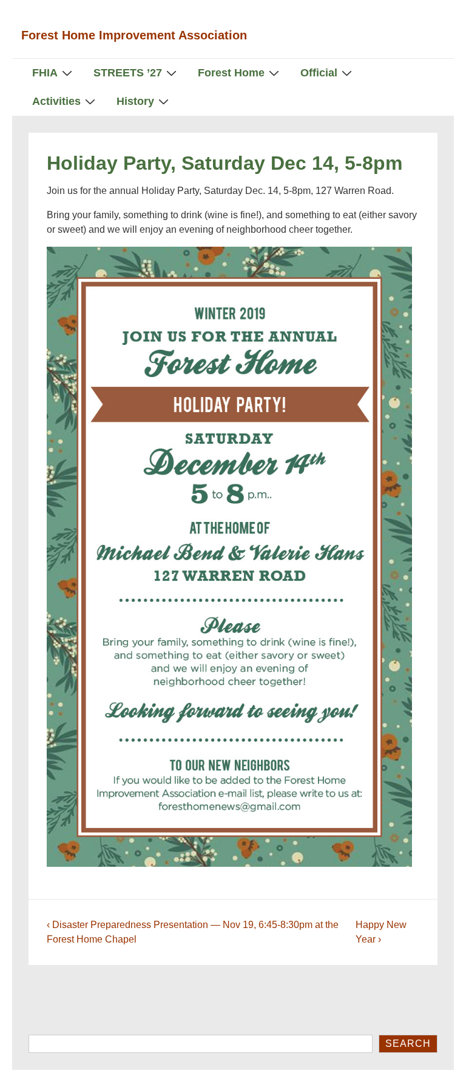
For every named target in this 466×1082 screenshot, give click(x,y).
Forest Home (231, 73)
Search (408, 1043)
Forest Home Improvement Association (134, 35)
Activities (56, 101)
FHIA (45, 73)
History (135, 101)
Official (318, 73)
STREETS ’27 (127, 73)
